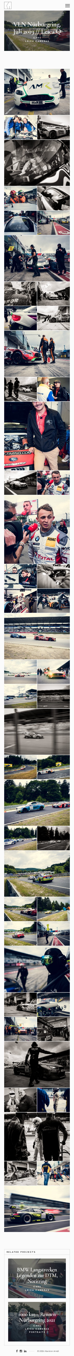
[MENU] (67, 4)
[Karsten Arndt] (7, 5)
